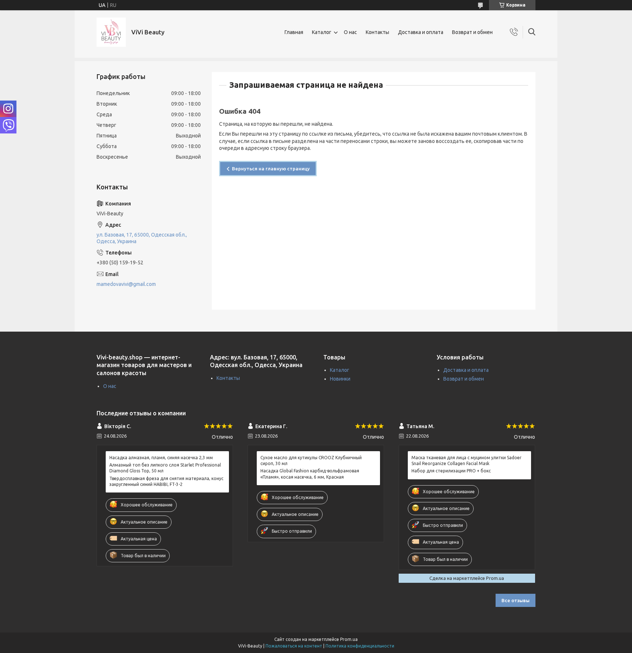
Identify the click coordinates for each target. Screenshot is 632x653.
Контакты (377, 32)
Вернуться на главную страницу (271, 168)
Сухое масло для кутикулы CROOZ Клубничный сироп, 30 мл (311, 460)
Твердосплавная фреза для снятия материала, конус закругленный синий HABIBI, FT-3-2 (166, 481)
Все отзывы (515, 600)
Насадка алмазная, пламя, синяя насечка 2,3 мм (161, 457)
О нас (350, 32)
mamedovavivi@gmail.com (126, 284)
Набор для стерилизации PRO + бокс (451, 470)
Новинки (340, 379)
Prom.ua (349, 639)
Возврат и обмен (472, 32)
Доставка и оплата (420, 32)
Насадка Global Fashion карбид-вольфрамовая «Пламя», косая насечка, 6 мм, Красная (309, 473)
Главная (294, 32)
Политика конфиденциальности (360, 645)
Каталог (321, 32)
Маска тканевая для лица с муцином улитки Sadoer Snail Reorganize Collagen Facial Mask (466, 460)
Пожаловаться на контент (294, 645)
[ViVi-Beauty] (111, 32)
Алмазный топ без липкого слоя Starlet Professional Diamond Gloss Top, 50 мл (165, 468)
